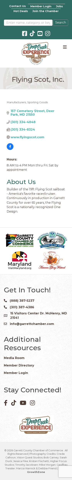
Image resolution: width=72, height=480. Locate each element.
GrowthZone (36, 471)
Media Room (14, 358)
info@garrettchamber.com (32, 324)
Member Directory (19, 365)
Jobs (59, 6)
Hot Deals (20, 11)
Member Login (40, 6)
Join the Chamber (45, 11)
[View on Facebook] (10, 149)
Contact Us (17, 6)
